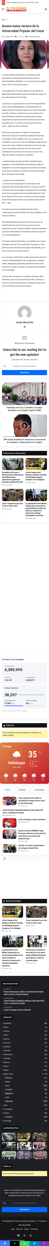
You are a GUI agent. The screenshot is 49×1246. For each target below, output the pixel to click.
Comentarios (39, 790)
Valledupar (9, 1101)
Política (6, 1070)
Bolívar (7, 1082)
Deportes (6, 1039)
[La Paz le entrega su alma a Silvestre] (9, 823)
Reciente (22, 790)
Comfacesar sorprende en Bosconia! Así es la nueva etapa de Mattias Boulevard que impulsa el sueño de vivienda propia (36, 955)
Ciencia (6, 1027)
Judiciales (6, 1058)
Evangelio (8, 1117)
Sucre (7, 1097)
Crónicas (6, 1031)
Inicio (5, 20)
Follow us (7, 1166)
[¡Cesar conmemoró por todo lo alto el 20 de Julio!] (12, 495)
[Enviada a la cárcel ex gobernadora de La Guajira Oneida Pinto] (9, 848)
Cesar (7, 1086)
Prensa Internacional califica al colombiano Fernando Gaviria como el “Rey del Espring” (31, 800)
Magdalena (9, 1093)
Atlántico (8, 1078)
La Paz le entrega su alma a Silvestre (31, 820)
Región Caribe (8, 1074)
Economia (6, 1043)
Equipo (26, 1229)
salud (5, 1105)
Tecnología (7, 1121)
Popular (7, 790)
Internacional (7, 1054)
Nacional (6, 1062)
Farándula (6, 1047)
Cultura (5, 1035)
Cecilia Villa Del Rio (24, 322)
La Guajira (8, 1089)
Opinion (6, 1066)
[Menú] (3, 10)
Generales (6, 1050)
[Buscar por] (46, 10)
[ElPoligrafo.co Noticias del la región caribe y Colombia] (16, 9)
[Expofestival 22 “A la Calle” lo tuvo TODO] (40, 1155)
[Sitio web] (24, 326)
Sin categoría (7, 1109)
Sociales (6, 1113)
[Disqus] (24, 555)
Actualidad (7, 1023)
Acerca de (19, 1229)
